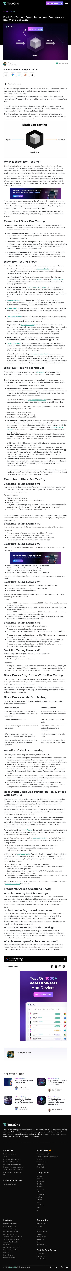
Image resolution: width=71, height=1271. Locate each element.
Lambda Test (41, 1194)
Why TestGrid (41, 1259)
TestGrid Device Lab (9, 1184)
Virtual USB (40, 1164)
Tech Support (41, 1224)
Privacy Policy (41, 1237)
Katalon (39, 1192)
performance (58, 279)
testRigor (40, 1179)
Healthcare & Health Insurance (13, 1167)
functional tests (43, 269)
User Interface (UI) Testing (36, 287)
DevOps (6, 1252)
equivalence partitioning (37, 400)
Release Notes (41, 1244)
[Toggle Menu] (67, 3)
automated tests (39, 838)
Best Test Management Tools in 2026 (24, 1081)
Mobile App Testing (9, 1226)
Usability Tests (12, 300)
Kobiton (39, 1200)
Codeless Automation (10, 1224)
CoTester (28, 830)
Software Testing (20, 1078)
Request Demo (42, 1231)
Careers (39, 1226)
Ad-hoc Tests (12, 308)
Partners (39, 1234)
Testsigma (40, 1186)
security (39, 279)
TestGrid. (12, 1267)
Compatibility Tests (14, 317)
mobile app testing (24, 854)
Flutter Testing (8, 1255)
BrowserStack (41, 1181)
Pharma (6, 1175)
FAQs (38, 1242)
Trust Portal (40, 1239)
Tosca (38, 1202)
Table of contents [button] (15, 84)
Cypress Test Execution (10, 1242)
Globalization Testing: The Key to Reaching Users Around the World (24, 1101)
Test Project (40, 1205)
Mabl (38, 1207)
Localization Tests (14, 343)
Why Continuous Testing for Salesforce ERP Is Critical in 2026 (57, 1082)
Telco (5, 1156)
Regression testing (28, 325)
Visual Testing (41, 1167)
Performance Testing (10, 1234)
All (37, 1210)
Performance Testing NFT (11, 1247)
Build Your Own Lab (43, 1154)
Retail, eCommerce (9, 1154)
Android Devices (42, 1256)
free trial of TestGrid (12, 884)
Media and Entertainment (11, 1159)
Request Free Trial (54, 3)
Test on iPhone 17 (42, 1162)
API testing (40, 372)
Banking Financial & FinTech (12, 1164)
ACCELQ (39, 1176)
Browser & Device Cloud (11, 1250)
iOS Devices (40, 1254)
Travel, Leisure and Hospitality (12, 1169)
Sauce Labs (40, 1189)
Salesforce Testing (9, 1258)
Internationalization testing (39, 354)
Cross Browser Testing (10, 1231)
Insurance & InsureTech (10, 1162)
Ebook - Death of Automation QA (47, 1156)
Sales (38, 1229)
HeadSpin (40, 1184)
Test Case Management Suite (13, 1237)
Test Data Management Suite (13, 1239)
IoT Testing (6, 1244)
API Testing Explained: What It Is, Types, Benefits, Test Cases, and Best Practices (56, 1101)
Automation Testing (9, 1229)
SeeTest (39, 1197)
